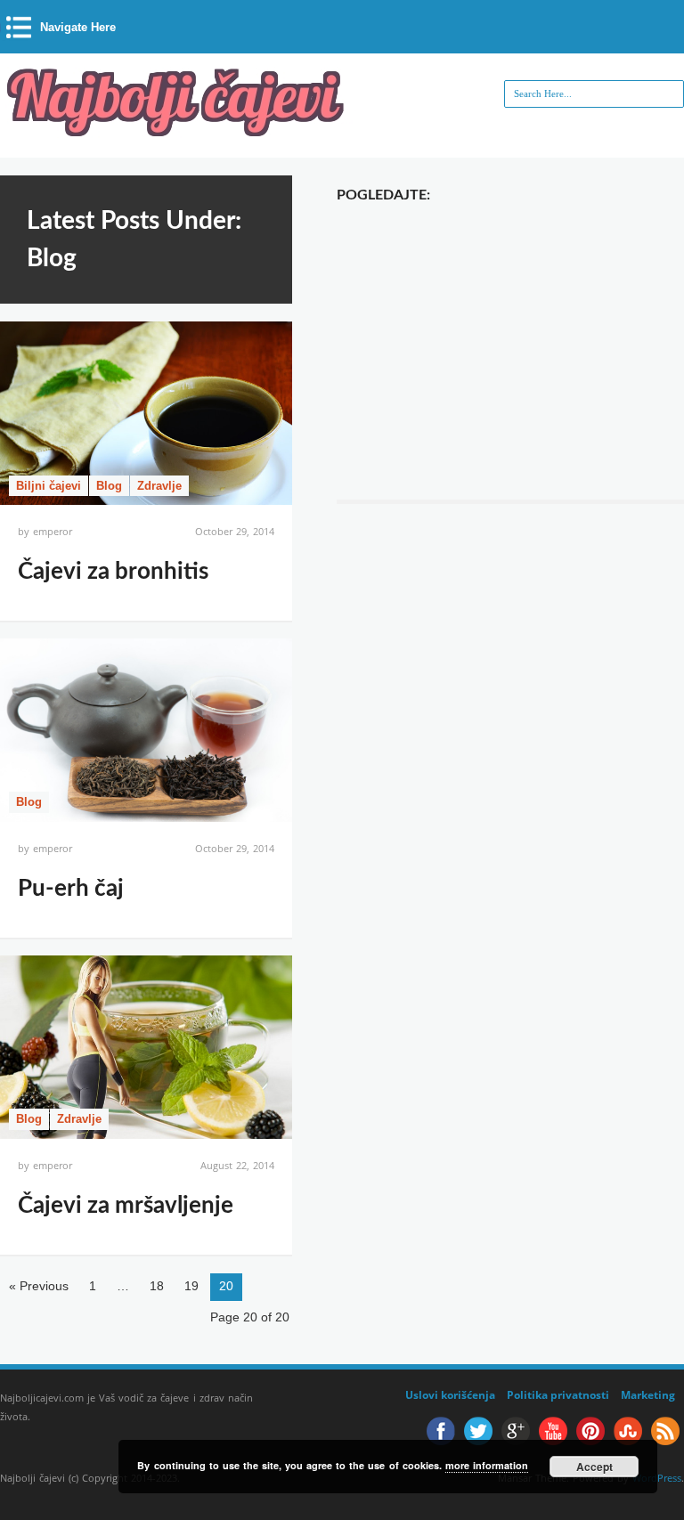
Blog (109, 485)
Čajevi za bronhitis (113, 571)
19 (191, 1286)
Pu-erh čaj (71, 888)
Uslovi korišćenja (450, 1394)
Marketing (648, 1394)
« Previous (39, 1286)
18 (157, 1286)
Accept (594, 1467)
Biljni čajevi (48, 485)
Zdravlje (159, 485)
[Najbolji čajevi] (178, 130)
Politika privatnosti (558, 1394)
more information (486, 1465)
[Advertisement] (510, 339)
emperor (52, 531)
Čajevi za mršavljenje (125, 1205)
